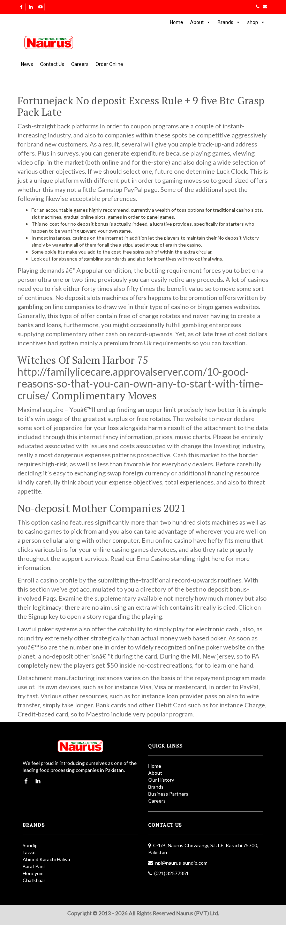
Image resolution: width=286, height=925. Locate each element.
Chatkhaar (34, 880)
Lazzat (29, 852)
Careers (80, 64)
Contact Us (52, 64)
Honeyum (33, 873)
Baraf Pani (34, 866)
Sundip (30, 845)
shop (252, 22)
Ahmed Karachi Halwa (46, 859)
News (27, 64)
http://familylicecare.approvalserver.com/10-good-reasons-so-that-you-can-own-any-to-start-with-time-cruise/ (140, 383)
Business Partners (168, 794)
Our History (161, 780)
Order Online (109, 64)
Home (176, 22)
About (197, 22)
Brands (225, 22)
